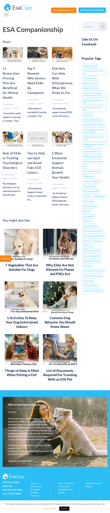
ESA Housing (88, 201)
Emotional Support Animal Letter (93, 138)
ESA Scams (97, 241)
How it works (36, 486)
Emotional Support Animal (93, 125)
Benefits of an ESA (90, 83)
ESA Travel (87, 246)
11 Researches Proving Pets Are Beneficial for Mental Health (11, 82)
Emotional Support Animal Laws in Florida (93, 131)
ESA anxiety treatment (92, 171)
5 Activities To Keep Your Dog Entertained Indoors (22, 322)
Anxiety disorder (89, 78)
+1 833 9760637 (13, 493)
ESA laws (86, 211)
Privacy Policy (64, 486)
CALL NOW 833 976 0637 (63, 10)
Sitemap (61, 492)
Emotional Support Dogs (92, 161)
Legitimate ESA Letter (91, 261)
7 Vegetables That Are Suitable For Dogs (21, 267)
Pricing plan (35, 489)
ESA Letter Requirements (93, 231)
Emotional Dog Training (92, 120)
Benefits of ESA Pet (90, 88)
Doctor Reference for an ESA (92, 109)
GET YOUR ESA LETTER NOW (92, 10)
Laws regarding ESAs (91, 256)
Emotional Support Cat (92, 151)
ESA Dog (86, 196)
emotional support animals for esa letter (93, 145)
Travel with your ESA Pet (92, 291)
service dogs (88, 281)
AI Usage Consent (65, 489)
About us (34, 483)
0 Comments (8, 104)
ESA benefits (88, 176)
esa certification (89, 186)
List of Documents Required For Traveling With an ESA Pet (60, 374)
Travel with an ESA (90, 286)
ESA (85, 166)
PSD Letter (87, 266)
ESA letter (87, 221)
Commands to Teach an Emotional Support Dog (92, 94)
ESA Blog (34, 492)
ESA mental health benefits (93, 236)
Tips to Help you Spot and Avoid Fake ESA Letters (36, 162)
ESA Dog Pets (99, 196)
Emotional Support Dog (92, 156)
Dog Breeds (87, 115)
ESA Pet (86, 241)
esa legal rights (89, 216)
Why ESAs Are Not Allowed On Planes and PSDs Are (60, 269)
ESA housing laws (90, 206)
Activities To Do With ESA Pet (93, 72)
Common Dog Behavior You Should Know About (60, 322)
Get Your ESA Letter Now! (20, 460)
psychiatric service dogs (92, 276)
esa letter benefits (90, 226)
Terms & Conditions (66, 483)
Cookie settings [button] (49, 508)
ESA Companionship (91, 191)
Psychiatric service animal (93, 271)
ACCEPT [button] (64, 508)
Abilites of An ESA (90, 66)
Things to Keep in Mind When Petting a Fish (22, 372)
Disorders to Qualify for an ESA (93, 101)
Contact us (13, 451)
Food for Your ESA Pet (91, 251)
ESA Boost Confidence (91, 181)
